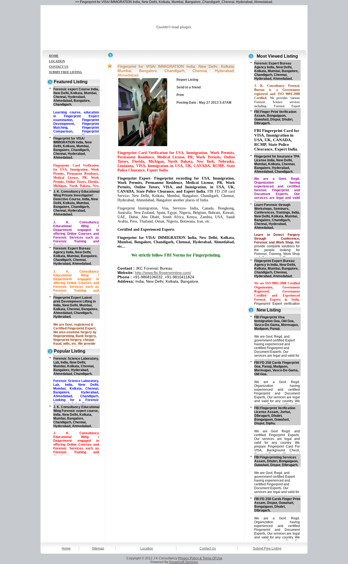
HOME (53, 55)
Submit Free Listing (267, 548)
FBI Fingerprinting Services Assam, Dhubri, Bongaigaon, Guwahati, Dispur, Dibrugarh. (276, 461)
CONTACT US (58, 66)
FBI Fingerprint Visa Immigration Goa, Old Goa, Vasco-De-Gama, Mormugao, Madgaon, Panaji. (276, 323)
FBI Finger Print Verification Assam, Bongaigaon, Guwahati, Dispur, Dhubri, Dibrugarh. (275, 117)
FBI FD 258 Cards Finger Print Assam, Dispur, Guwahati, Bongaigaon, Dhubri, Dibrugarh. (277, 504)
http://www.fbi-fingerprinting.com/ (163, 272)
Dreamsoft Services (183, 562)
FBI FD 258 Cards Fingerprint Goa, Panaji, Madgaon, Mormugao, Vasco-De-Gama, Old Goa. (276, 368)
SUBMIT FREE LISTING (65, 72)
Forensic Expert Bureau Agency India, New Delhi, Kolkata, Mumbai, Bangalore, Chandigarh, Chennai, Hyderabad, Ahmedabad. (75, 256)
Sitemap (98, 548)
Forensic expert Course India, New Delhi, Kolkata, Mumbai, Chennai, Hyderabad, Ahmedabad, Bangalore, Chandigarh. (76, 96)
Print (180, 95)
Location (146, 548)
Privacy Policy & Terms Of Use (200, 558)
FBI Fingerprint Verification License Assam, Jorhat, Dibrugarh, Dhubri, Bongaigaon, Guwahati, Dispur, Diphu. (274, 415)
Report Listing (187, 80)
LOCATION (57, 61)
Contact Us (208, 548)
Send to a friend (188, 87)
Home (66, 548)
